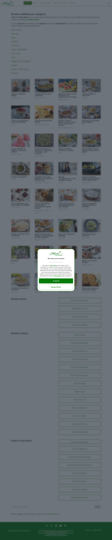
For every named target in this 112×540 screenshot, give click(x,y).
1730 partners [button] (53, 265)
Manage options (56, 287)
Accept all (56, 281)
